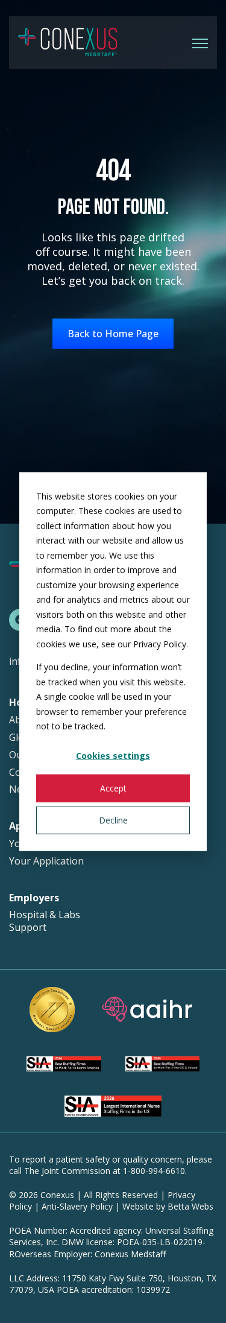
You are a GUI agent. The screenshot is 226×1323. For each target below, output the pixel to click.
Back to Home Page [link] (113, 333)
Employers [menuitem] (34, 898)
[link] (68, 41)
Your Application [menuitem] (46, 861)
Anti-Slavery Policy (77, 1206)
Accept (113, 787)
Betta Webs (190, 1206)
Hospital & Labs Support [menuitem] (44, 921)
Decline (113, 819)
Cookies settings (113, 755)
